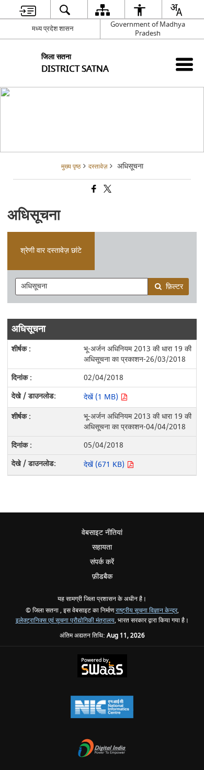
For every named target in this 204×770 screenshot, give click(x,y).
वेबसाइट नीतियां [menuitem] (102, 532)
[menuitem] (27, 9)
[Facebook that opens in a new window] (93, 190)
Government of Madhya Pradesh (147, 28)
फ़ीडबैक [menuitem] (102, 576)
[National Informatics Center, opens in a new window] (102, 708)
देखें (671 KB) (105, 464)
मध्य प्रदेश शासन (52, 29)
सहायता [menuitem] (102, 547)
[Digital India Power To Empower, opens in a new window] (102, 749)
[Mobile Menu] (184, 64)
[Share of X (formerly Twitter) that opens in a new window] (106, 190)
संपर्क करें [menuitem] (102, 561)
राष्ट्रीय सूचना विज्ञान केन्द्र (146, 610)
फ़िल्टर (174, 286)
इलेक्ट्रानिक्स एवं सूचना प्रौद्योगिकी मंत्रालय (65, 620)
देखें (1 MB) (102, 397)
